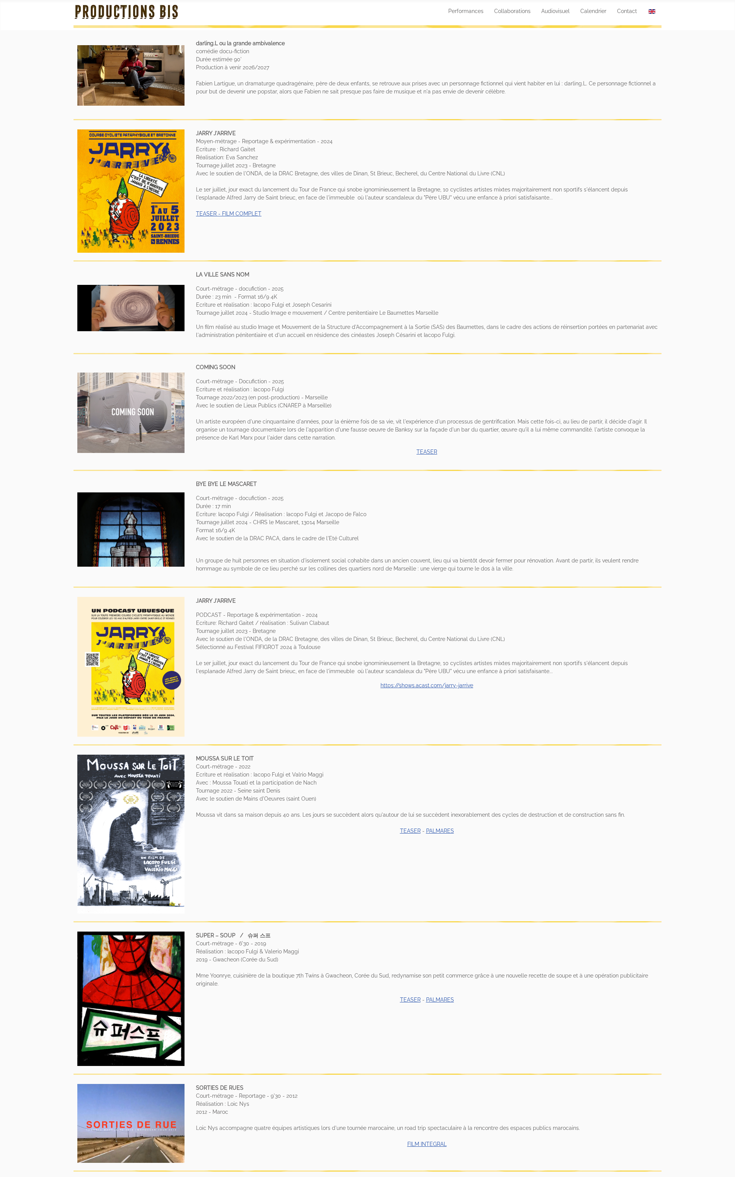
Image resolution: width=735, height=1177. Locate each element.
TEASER (426, 452)
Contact (627, 11)
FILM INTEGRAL (427, 1144)
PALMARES (440, 831)
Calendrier (593, 11)
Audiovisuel (555, 11)
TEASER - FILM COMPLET (228, 214)
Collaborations (512, 11)
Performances (465, 11)
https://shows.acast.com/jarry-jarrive (427, 685)
